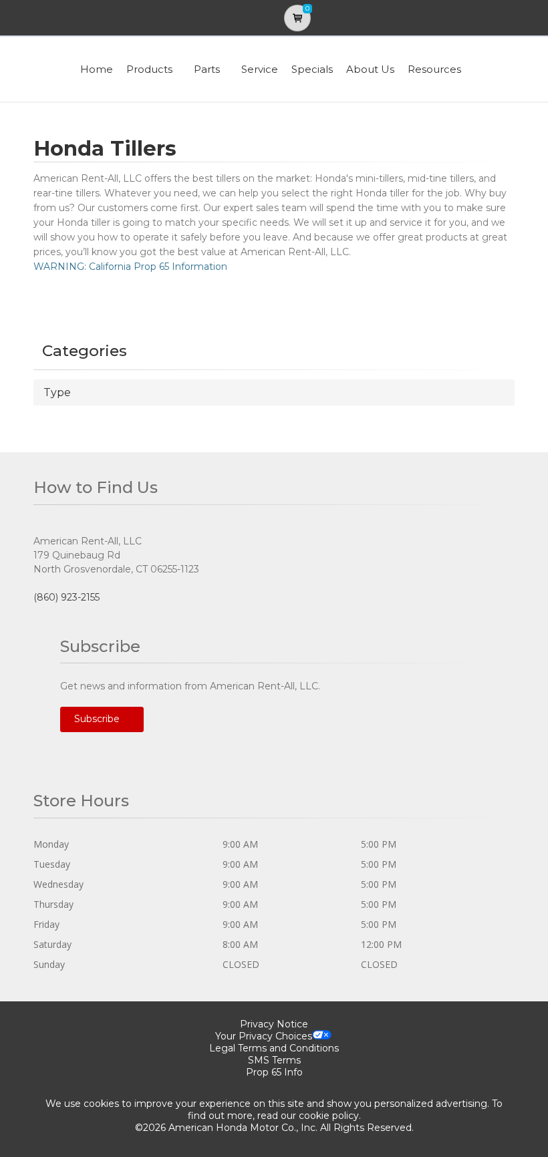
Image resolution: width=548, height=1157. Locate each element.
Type (57, 392)
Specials (312, 69)
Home (96, 69)
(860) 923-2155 (66, 597)
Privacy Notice (274, 1024)
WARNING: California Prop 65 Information (130, 267)
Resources (434, 69)
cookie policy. (330, 1116)
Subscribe (98, 719)
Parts (207, 69)
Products (149, 69)
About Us (370, 69)
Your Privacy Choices (263, 1036)
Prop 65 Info (274, 1072)
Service (259, 69)
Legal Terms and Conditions (274, 1048)
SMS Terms (274, 1060)
